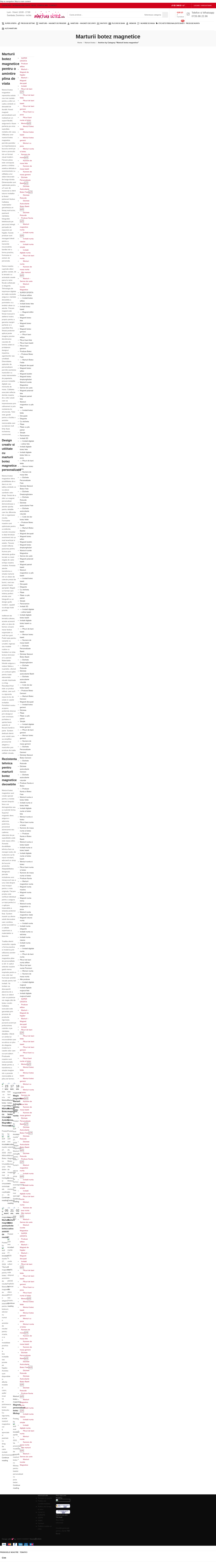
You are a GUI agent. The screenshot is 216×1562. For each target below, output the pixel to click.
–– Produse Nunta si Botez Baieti (25, 836)
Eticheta (23, 710)
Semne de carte (26, 388)
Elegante (23, 419)
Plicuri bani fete (26, 340)
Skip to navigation (7, 1)
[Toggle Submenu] (22, 92)
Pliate (22, 424)
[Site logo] (49, 15)
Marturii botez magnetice (6, 1103)
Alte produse (25, 979)
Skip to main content (22, 1)
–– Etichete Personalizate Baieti (25, 648)
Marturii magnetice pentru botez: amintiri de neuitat (7, 1228)
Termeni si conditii (45, 1498)
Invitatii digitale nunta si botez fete (26, 811)
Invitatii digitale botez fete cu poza (26, 455)
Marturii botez (90, 43)
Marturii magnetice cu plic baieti (27, 573)
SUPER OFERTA (26, 292)
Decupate (24, 416)
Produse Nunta (26, 878)
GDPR (40, 1518)
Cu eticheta (24, 421)
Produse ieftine (26, 295)
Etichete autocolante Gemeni (24, 769)
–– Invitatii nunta (26, 923)
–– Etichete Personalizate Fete (25, 480)
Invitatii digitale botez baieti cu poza (26, 623)
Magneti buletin (26, 374)
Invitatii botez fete (27, 304)
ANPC (40, 1521)
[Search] (165, 15)
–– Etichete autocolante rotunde (24, 511)
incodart (5, 1144)
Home (79, 43)
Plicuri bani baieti (26, 343)
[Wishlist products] (188, 5)
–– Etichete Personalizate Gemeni (25, 749)
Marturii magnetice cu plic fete (27, 404)
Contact (41, 1523)
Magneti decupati (27, 365)
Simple (22, 433)
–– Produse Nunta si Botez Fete (25, 791)
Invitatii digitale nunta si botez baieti (26, 856)
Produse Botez (26, 351)
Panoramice (24, 435)
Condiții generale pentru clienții (63, 1531)
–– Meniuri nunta (26, 971)
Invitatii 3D (24, 438)
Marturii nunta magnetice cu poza (25, 906)
